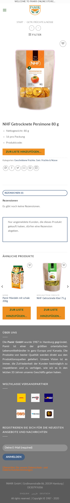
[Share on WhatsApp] (5, 168)
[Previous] (2, 293)
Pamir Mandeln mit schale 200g (16, 299)
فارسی (34, 494)
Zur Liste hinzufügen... (23, 152)
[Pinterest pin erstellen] (30, 168)
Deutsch (45, 494)
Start (20, 22)
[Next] (67, 293)
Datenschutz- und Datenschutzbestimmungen (25, 468)
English (24, 494)
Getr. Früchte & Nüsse (40, 22)
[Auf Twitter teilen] (18, 168)
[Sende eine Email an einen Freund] (24, 168)
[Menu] (5, 10)
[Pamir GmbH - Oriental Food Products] (35, 10)
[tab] (35, 193)
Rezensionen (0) (14, 193)
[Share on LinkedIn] (36, 168)
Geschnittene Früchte (24, 160)
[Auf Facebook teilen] (12, 168)
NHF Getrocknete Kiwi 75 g (51, 298)
